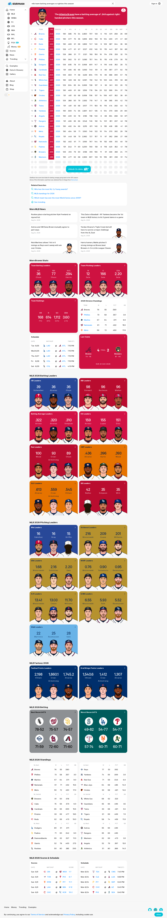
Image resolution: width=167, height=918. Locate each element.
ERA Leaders (36, 560)
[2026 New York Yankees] (35, 111)
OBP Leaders (86, 447)
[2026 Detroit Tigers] (35, 90)
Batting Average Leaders (41, 414)
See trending (39, 202)
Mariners (87, 838)
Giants (37, 843)
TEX (97, 871)
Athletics (88, 848)
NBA (13, 30)
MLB (13, 14)
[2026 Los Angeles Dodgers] (35, 65)
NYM (49, 882)
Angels (87, 843)
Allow (158, 914)
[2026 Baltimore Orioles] (35, 95)
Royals (87, 819)
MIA (64, 887)
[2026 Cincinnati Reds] (35, 44)
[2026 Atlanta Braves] (35, 34)
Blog (12, 85)
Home (6, 907)
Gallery (13, 74)
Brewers (118, 354)
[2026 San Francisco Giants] (35, 54)
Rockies (37, 848)
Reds (36, 819)
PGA (13, 42)
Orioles (87, 790)
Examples (14, 66)
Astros (87, 828)
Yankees (87, 774)
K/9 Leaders (36, 594)
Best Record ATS (38, 712)
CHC (49, 892)
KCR (64, 892)
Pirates (37, 814)
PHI (64, 877)
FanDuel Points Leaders (41, 668)
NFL (13, 38)
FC (12, 22)
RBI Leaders (86, 380)
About (12, 81)
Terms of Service (38, 914)
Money (14, 46)
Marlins (87, 320)
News (12, 55)
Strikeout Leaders (88, 527)
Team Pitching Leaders (91, 265)
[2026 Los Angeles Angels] (35, 116)
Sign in (154, 3)
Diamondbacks (40, 838)
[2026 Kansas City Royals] (35, 136)
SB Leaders (85, 483)
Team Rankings (37, 300)
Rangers (87, 833)
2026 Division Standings (91, 301)
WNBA (13, 18)
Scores (13, 51)
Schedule (35, 337)
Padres (37, 833)
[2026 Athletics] (35, 100)
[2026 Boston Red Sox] (35, 75)
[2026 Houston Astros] (35, 126)
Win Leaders (36, 527)
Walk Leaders (37, 627)
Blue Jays (88, 785)
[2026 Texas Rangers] (35, 121)
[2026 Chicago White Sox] (35, 80)
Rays (86, 769)
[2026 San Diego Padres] (35, 147)
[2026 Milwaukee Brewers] (35, 152)
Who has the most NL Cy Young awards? (51, 189)
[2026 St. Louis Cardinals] (35, 70)
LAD (48, 345)
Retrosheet (74, 180)
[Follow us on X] (161, 910)
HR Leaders (36, 380)
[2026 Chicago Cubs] (35, 39)
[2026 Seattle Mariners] (35, 157)
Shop (12, 89)
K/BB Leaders (86, 594)
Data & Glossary (16, 70)
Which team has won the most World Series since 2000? (57, 198)
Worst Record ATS (89, 712)
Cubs (36, 804)
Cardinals (38, 809)
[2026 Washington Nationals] (35, 142)
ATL (64, 345)
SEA (113, 892)
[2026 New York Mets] (35, 131)
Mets (86, 330)
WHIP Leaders (87, 560)
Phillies (87, 314)
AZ (112, 887)
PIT (64, 882)
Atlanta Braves (66, 14)
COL (48, 361)
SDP (113, 882)
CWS (113, 871)
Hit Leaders (86, 414)
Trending (22, 907)
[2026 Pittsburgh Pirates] (35, 49)
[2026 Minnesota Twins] (35, 106)
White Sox (88, 798)
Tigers (87, 814)
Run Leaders (36, 447)
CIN (48, 871)
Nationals (88, 325)
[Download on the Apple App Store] (150, 910)
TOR (49, 877)
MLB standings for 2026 (44, 193)
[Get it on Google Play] (155, 910)
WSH (65, 871)
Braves (88, 354)
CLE (97, 877)
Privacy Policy (69, 914)
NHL (13, 34)
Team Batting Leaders (40, 265)
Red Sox (87, 779)
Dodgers (38, 828)
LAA (49, 887)
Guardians (88, 804)
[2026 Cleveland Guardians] (35, 85)
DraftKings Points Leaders (92, 668)
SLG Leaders (36, 483)
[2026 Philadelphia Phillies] (35, 59)
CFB (13, 26)
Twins (86, 809)
